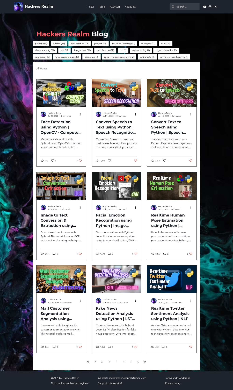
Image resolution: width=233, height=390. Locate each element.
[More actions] (81, 114)
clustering (93, 56)
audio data (148, 56)
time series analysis (68, 56)
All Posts (41, 68)
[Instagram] (210, 7)
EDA (166, 43)
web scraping (142, 50)
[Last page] (145, 362)
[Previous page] (95, 362)
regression (43, 56)
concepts (149, 43)
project (101, 43)
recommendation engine (120, 56)
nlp (66, 50)
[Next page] (138, 362)
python (42, 43)
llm (124, 50)
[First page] (88, 362)
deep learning (46, 50)
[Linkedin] (215, 7)
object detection (167, 50)
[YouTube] (205, 7)
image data (83, 50)
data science (81, 43)
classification (106, 50)
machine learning (124, 43)
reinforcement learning (175, 56)
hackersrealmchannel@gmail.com (127, 377)
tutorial (60, 43)
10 (130, 362)
